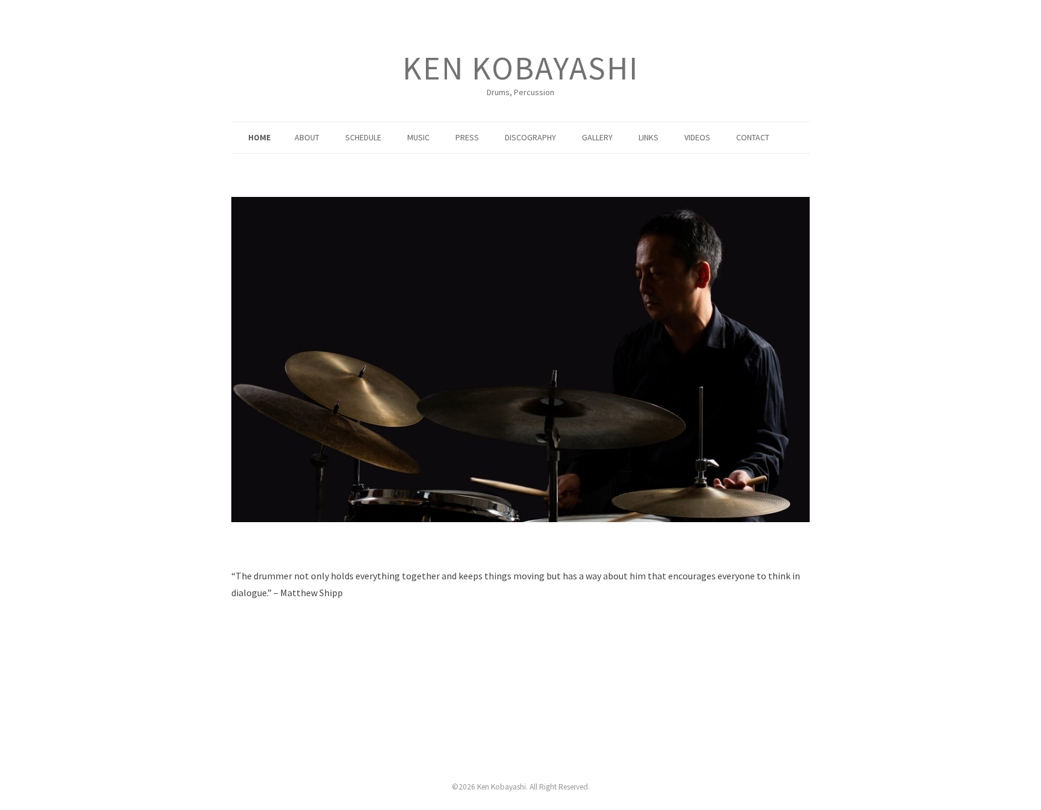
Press (467, 137)
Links (648, 137)
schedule (363, 137)
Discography (530, 137)
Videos (697, 137)
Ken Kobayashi (520, 68)
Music (418, 137)
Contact (752, 137)
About (307, 137)
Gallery (597, 137)
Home (259, 137)
